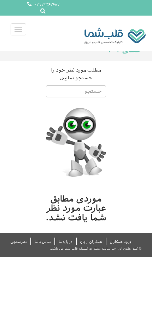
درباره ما (65, 242)
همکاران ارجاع (91, 242)
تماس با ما (43, 242)
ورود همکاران (120, 242)
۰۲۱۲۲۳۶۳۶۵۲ (46, 5)
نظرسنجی (19, 242)
